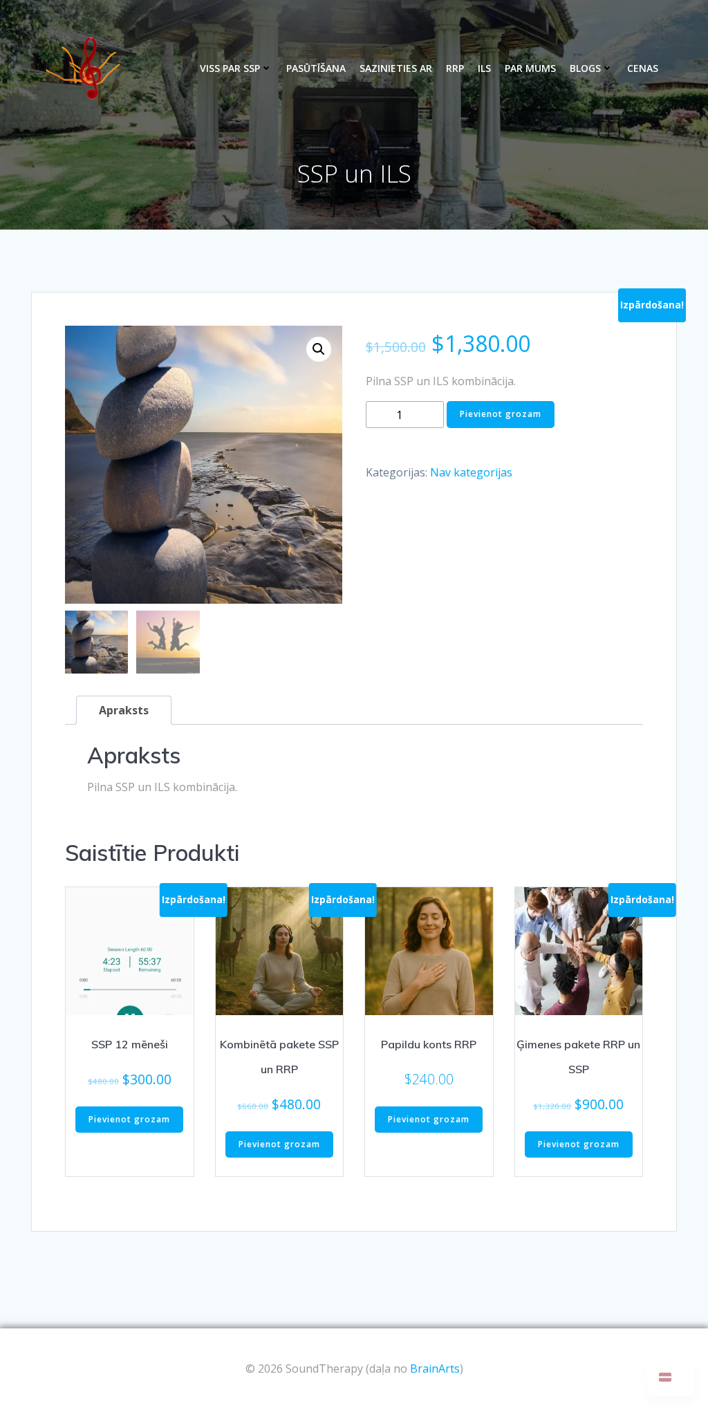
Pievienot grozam (500, 414)
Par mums (530, 68)
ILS (484, 68)
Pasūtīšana (316, 68)
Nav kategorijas (471, 472)
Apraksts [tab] (124, 710)
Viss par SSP (230, 68)
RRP (455, 68)
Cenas (642, 68)
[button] (318, 349)
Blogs (585, 68)
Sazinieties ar (396, 68)
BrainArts (435, 1368)
